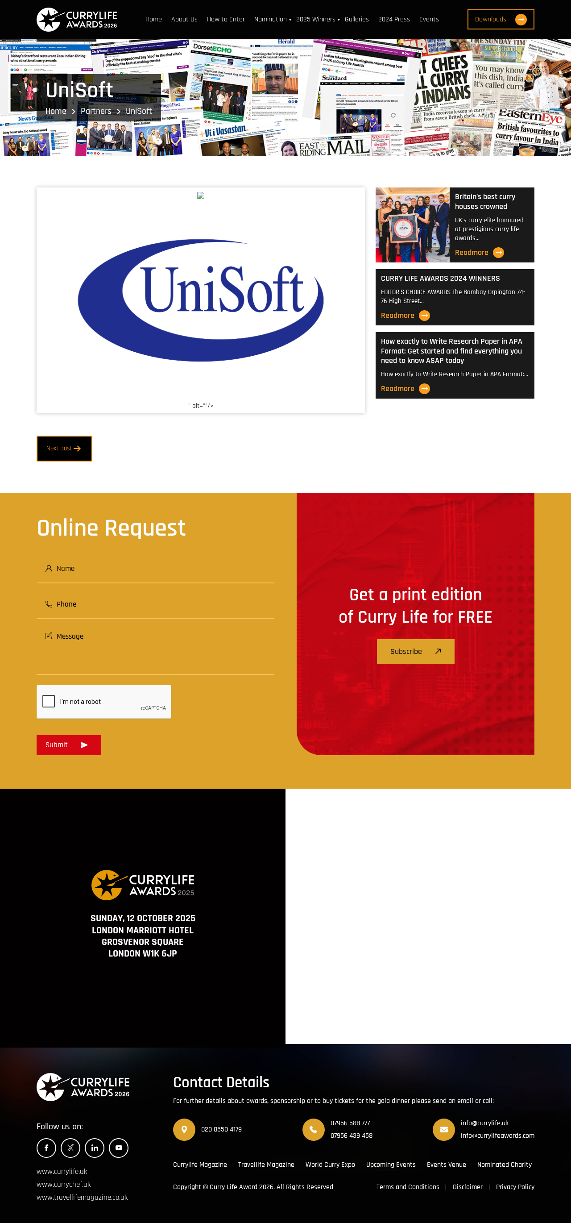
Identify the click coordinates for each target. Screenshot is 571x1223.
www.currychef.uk (64, 1185)
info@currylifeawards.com (497, 1135)
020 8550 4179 (221, 1129)
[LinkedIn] (94, 1148)
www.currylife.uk (62, 1172)
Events (429, 19)
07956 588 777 (350, 1123)
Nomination (270, 19)
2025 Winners (315, 19)
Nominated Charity (504, 1164)
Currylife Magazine (200, 1164)
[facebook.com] (46, 1148)
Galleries (357, 19)
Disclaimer (468, 1187)
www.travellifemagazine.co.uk (82, 1197)
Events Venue (446, 1164)
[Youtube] (118, 1148)
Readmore (471, 252)
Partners (96, 111)
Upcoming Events (391, 1164)
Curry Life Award (233, 1187)
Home (153, 19)
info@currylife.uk (485, 1123)
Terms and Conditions (408, 1187)
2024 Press (394, 19)
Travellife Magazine (266, 1164)
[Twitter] (70, 1148)
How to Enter (226, 19)
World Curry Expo (330, 1164)
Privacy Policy (515, 1187)
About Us (184, 19)
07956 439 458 (351, 1135)
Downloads (490, 19)
